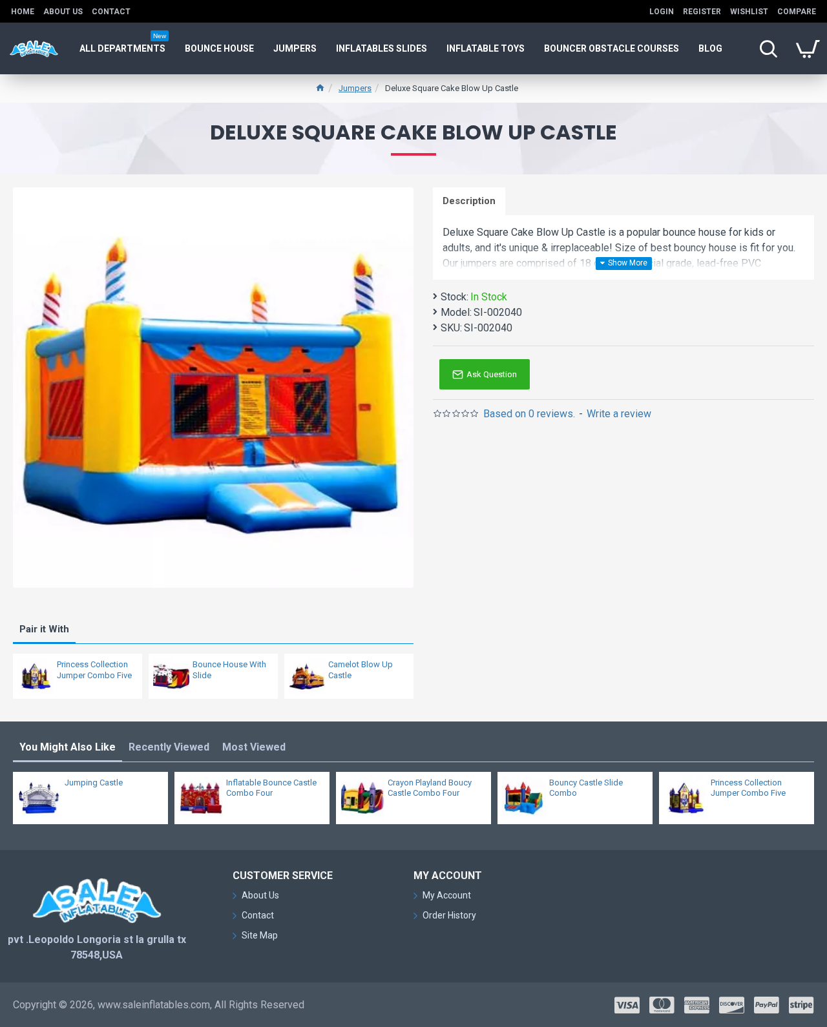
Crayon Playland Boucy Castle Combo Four (430, 788)
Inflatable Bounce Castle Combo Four (271, 788)
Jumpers (355, 88)
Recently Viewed (169, 747)
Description (469, 201)
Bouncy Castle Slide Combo (586, 788)
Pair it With (44, 629)
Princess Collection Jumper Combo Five (94, 669)
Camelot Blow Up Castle (360, 669)
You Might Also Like (67, 747)
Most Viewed (254, 747)
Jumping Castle (94, 782)
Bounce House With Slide (229, 669)
